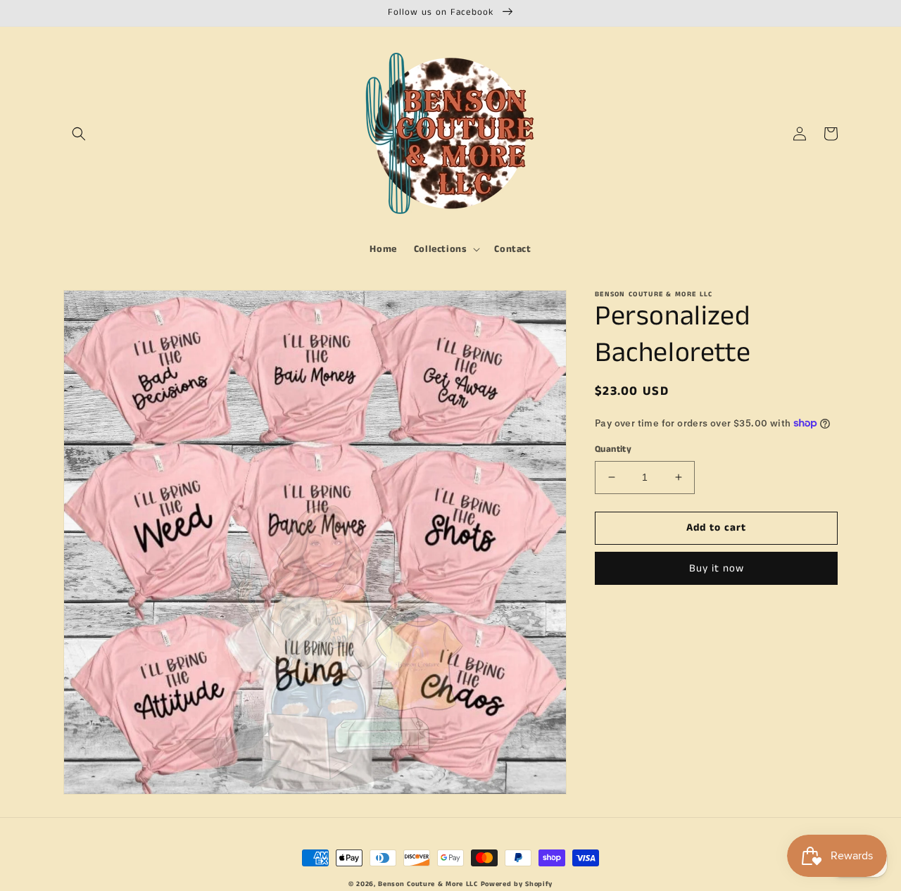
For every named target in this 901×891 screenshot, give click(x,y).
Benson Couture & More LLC (428, 884)
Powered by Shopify (517, 884)
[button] (78, 133)
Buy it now (716, 567)
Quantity (613, 449)
